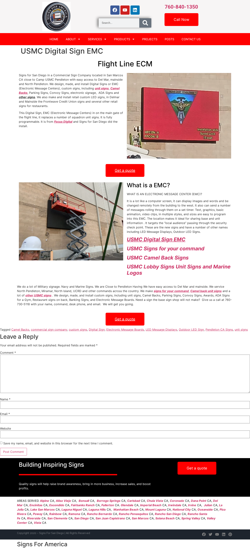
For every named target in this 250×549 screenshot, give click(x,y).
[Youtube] (125, 10)
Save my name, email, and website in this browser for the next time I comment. (58, 443)
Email (5, 413)
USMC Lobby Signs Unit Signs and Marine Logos (179, 270)
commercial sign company (49, 329)
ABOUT (71, 39)
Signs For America (42, 544)
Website (5, 428)
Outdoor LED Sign (191, 329)
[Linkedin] (135, 10)
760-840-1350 (181, 7)
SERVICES (95, 39)
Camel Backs (20, 329)
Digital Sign (97, 329)
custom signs (78, 329)
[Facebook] (115, 10)
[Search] (145, 23)
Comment (8, 352)
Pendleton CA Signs (219, 329)
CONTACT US (191, 39)
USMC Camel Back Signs (158, 258)
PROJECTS (149, 39)
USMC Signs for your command (165, 248)
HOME (54, 39)
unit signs (241, 329)
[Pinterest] (230, 534)
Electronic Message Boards (125, 329)
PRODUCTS (122, 39)
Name (5, 399)
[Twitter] (210, 534)
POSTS (169, 39)
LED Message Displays (161, 329)
